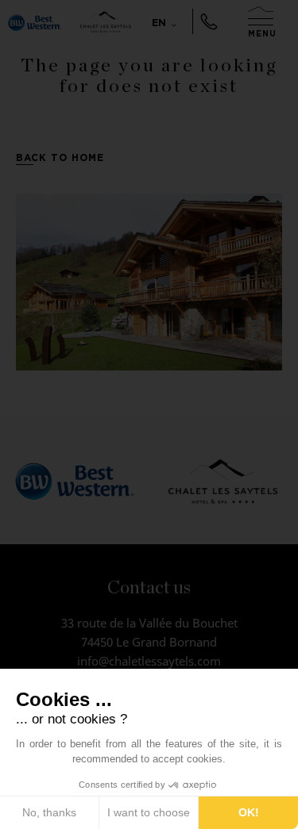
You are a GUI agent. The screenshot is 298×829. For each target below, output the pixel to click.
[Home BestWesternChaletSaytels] (35, 21)
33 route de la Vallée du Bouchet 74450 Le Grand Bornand (149, 632)
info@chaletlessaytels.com (149, 661)
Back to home (60, 157)
